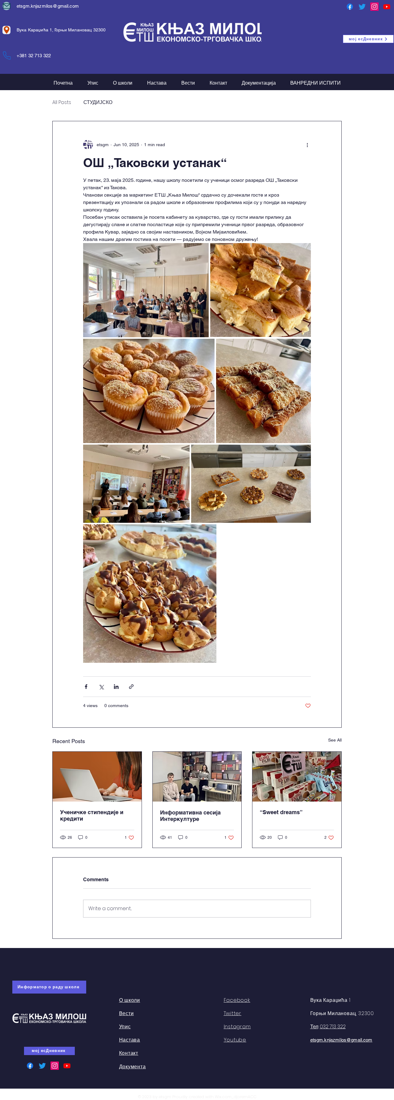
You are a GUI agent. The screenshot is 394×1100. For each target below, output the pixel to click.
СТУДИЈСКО (97, 102)
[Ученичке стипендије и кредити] (97, 777)
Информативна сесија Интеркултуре (190, 815)
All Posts (61, 102)
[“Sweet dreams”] (296, 777)
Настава (129, 1039)
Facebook (237, 1000)
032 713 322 (333, 1026)
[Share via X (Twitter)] (101, 687)
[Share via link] (131, 687)
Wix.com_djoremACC (235, 1097)
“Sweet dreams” (281, 812)
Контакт (129, 1053)
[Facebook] (350, 6)
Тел (314, 1026)
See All (335, 740)
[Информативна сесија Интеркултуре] (197, 777)
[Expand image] (146, 290)
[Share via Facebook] (86, 687)
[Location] (6, 30)
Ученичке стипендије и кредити (91, 815)
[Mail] (6, 6)
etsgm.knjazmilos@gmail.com (48, 6)
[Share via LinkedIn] (116, 687)
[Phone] (7, 55)
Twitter (233, 1013)
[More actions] (307, 144)
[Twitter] (362, 6)
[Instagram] (374, 6)
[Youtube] (387, 6)
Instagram (237, 1026)
